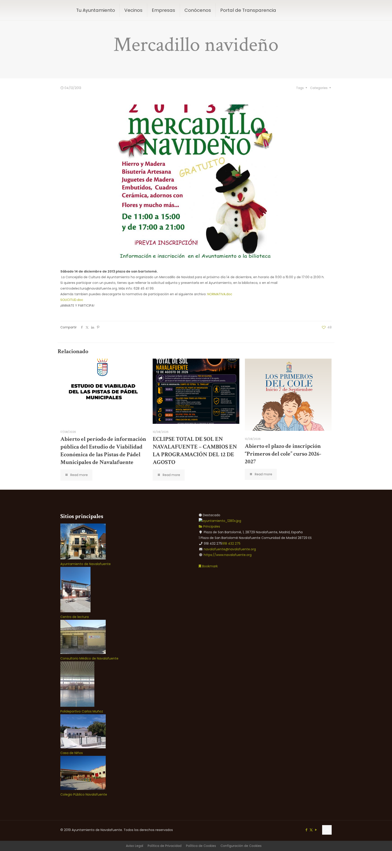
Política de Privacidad (164, 846)
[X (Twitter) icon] (311, 829)
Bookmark (209, 566)
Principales (211, 526)
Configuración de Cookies (241, 846)
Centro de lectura (74, 617)
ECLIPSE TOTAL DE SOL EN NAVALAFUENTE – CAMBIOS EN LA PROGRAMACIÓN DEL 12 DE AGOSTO (195, 450)
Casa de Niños (71, 753)
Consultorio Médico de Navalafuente (89, 658)
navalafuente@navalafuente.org (230, 549)
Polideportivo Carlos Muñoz (81, 711)
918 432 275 (231, 543)
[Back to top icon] (327, 830)
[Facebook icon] (306, 829)
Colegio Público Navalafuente (83, 794)
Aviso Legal (134, 846)
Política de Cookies (201, 846)
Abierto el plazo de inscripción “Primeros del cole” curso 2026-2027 (283, 453)
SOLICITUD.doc (71, 300)
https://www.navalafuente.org (228, 555)
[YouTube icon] (316, 829)
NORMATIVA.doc (219, 294)
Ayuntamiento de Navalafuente (85, 564)
